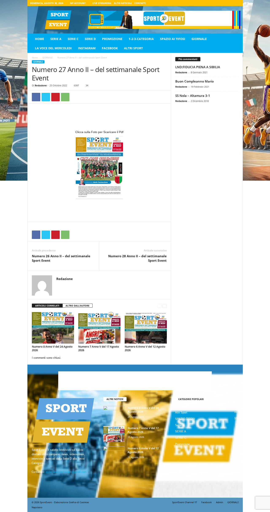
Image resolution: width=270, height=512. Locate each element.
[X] (230, 3)
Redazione (41, 85)
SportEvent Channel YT (184, 502)
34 (87, 85)
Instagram (87, 48)
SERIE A (55, 39)
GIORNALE (199, 39)
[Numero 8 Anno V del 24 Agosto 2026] (53, 328)
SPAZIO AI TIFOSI (172, 39)
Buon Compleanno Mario (194, 81)
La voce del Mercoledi (53, 48)
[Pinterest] (55, 97)
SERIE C (73, 39)
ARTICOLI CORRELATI (47, 305)
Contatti (140, 3)
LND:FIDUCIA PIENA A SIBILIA (197, 67)
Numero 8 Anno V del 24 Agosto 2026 (52, 348)
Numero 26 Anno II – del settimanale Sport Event (61, 258)
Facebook (110, 48)
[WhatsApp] (65, 97)
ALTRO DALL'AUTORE (77, 305)
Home (39, 39)
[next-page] (164, 306)
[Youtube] (237, 3)
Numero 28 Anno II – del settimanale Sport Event (137, 258)
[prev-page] (159, 306)
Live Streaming (101, 3)
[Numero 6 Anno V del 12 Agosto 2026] (146, 328)
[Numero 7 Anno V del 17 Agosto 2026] (99, 328)
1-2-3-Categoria (141, 39)
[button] (236, 43)
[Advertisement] (99, 118)
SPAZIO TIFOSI (185, 418)
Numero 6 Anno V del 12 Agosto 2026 (145, 348)
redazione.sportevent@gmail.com (66, 471)
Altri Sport (133, 48)
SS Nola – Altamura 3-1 (192, 95)
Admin (219, 502)
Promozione (112, 39)
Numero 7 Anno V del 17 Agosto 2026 (98, 348)
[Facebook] (217, 3)
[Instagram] (224, 3)
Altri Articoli (123, 3)
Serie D (90, 39)
